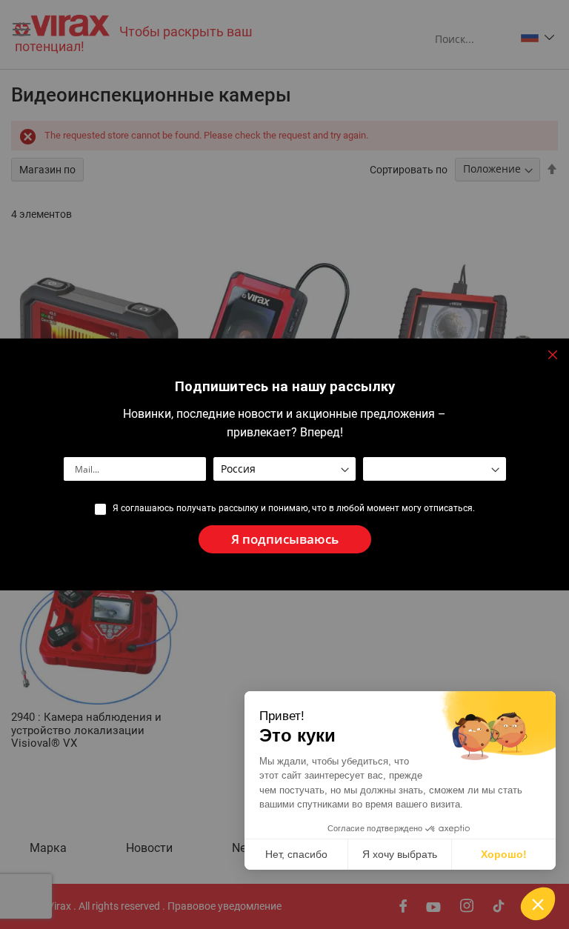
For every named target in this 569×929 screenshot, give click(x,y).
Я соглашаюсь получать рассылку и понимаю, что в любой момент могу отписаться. (294, 508)
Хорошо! (504, 854)
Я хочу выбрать (399, 854)
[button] (538, 904)
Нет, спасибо (296, 854)
